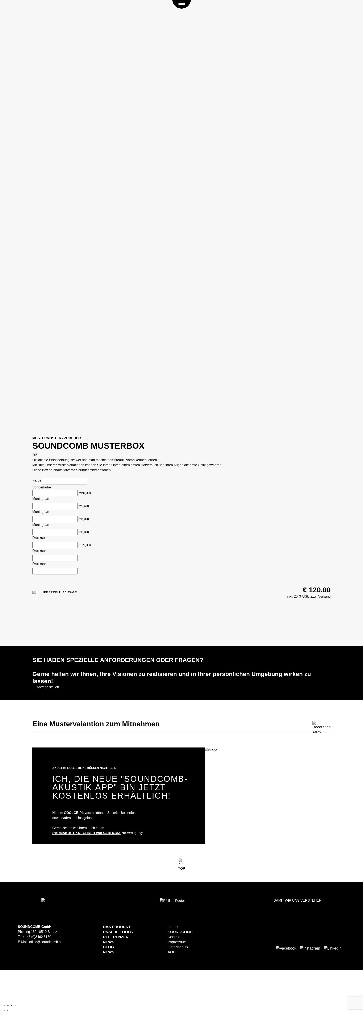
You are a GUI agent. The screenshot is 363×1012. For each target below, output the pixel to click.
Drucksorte (40, 538)
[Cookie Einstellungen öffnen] (31, 986)
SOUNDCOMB (180, 932)
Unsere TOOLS (118, 932)
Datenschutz (178, 947)
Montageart (40, 498)
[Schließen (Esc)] (1, 1005)
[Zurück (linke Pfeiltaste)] (1, 1010)
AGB (172, 952)
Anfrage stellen (48, 687)
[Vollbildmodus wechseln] (10, 1005)
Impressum (177, 942)
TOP (181, 868)
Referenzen (116, 937)
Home (173, 927)
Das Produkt (117, 927)
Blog (108, 947)
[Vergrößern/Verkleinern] (14, 1005)
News (108, 942)
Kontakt (174, 937)
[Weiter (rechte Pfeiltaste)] (6, 1010)
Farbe (37, 480)
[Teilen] (6, 1005)
